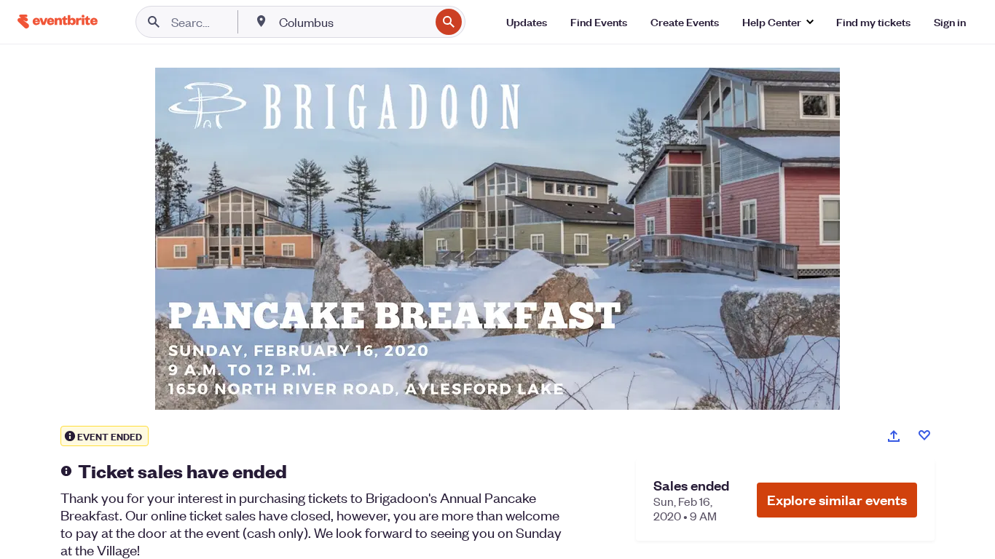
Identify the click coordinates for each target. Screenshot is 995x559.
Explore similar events (837, 500)
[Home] (57, 21)
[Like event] (924, 435)
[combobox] (353, 22)
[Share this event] (893, 436)
